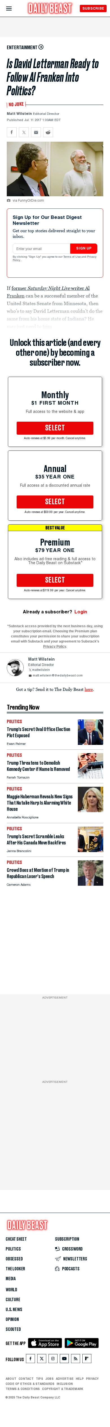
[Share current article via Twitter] (24, 132)
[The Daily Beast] (50, 9)
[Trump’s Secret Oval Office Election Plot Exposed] (90, 743)
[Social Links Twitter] (41, 1360)
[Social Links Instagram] (53, 1360)
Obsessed (14, 1259)
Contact (26, 1378)
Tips (39, 1378)
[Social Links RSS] (75, 1360)
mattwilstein (41, 670)
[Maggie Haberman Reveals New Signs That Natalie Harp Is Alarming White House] (90, 810)
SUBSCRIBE (93, 8)
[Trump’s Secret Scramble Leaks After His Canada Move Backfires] (90, 850)
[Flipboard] (86, 1360)
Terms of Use (72, 257)
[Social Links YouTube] (64, 1360)
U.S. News (14, 1309)
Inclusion (65, 1383)
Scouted (13, 1329)
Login (80, 612)
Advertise (65, 1378)
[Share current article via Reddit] (48, 132)
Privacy (92, 1378)
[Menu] (14, 9)
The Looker (15, 1269)
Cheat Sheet (16, 1239)
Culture (13, 1299)
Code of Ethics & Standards (30, 1383)
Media (11, 1279)
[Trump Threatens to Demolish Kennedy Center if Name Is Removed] (90, 777)
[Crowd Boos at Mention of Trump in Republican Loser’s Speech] (90, 884)
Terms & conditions (23, 1389)
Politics (13, 1249)
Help (80, 1378)
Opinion (12, 1319)
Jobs (49, 1378)
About (11, 1378)
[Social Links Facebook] (30, 1360)
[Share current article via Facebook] (12, 132)
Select (55, 428)
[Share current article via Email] (36, 132)
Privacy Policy (54, 646)
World (11, 1290)
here (89, 689)
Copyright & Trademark (62, 1389)
